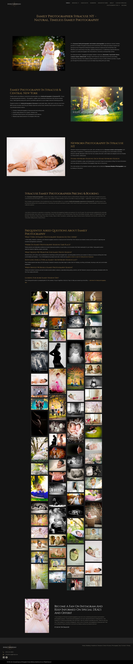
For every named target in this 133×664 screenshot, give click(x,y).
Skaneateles (106, 54)
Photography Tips (116, 645)
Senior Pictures (107, 645)
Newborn (100, 645)
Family (83, 645)
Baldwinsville (83, 56)
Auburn (77, 56)
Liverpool (73, 56)
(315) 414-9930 (9, 652)
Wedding (88, 645)
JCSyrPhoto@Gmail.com (11, 654)
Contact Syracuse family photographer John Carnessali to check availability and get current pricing (49, 209)
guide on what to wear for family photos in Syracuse (80, 256)
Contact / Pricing (126, 645)
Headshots (94, 645)
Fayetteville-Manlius (114, 54)
